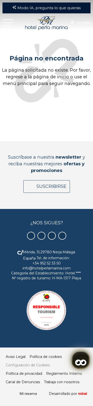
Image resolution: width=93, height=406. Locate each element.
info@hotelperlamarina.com (47, 268)
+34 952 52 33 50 (46, 263)
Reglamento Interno (64, 373)
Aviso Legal (16, 356)
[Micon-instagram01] (62, 236)
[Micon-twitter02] (41, 236)
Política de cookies (46, 356)
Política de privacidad (24, 373)
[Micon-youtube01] (52, 236)
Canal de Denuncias (23, 382)
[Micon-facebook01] (31, 236)
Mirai (82, 393)
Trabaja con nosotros (61, 382)
